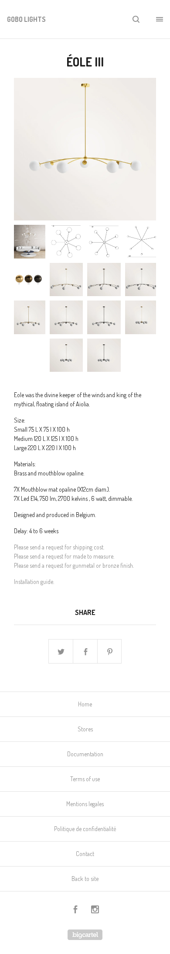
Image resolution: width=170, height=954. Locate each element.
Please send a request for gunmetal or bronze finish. (74, 565)
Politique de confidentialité (85, 828)
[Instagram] (95, 910)
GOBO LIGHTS (26, 19)
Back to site (85, 878)
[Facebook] (75, 910)
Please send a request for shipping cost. (59, 547)
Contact (85, 853)
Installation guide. (34, 581)
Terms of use (85, 779)
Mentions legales (85, 803)
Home (85, 704)
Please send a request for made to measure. (64, 556)
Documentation (85, 754)
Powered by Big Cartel (85, 935)
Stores (85, 729)
